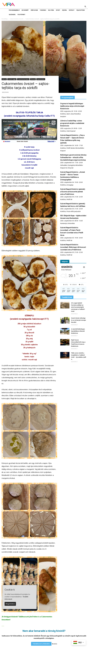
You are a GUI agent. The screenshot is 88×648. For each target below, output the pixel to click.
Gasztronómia (40, 79)
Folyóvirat (21, 14)
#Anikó (4, 79)
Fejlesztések (80, 10)
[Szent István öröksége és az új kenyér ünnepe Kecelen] (64, 320)
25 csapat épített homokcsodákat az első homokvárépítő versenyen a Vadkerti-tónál (78, 307)
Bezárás (54, 644)
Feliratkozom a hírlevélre (41, 644)
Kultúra (51, 10)
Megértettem (10, 604)
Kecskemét (25, 10)
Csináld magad (12, 79)
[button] (85, 6)
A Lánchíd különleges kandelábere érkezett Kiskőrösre (78, 331)
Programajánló (14, 10)
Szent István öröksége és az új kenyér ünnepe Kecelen (78, 320)
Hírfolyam (34, 10)
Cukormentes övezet (23, 79)
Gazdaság (12, 14)
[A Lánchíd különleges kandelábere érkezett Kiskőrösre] (64, 331)
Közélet (71, 10)
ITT (52, 115)
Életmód (33, 79)
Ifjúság (64, 10)
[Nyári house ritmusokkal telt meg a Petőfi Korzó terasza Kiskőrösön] (64, 342)
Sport (58, 10)
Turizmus (43, 10)
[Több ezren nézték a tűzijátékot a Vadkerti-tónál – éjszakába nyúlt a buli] (64, 355)
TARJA (39, 112)
